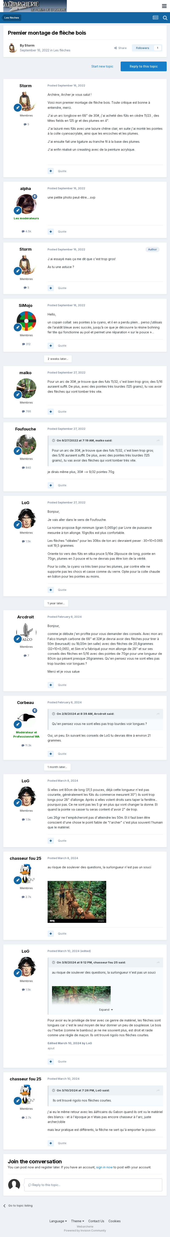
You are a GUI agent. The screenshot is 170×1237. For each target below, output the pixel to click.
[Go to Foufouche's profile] (26, 444)
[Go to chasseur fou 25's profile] (26, 874)
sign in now (104, 1167)
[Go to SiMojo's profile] (26, 321)
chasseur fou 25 (25, 858)
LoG (25, 502)
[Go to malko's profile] (26, 388)
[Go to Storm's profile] (12, 48)
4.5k (28, 231)
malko (25, 372)
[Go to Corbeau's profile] (26, 718)
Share (122, 48)
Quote (62, 171)
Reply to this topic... (45, 1185)
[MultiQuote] (51, 171)
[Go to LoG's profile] (26, 518)
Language (57, 1221)
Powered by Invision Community (85, 1230)
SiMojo (25, 305)
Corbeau (25, 702)
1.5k (28, 541)
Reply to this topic (144, 66)
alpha (25, 188)
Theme (76, 1221)
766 (28, 411)
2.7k (28, 897)
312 (28, 344)
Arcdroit (25, 617)
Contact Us (96, 1221)
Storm (30, 45)
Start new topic (102, 66)
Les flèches (62, 50)
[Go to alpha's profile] (26, 204)
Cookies (114, 1221)
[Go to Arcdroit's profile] (26, 632)
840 (28, 467)
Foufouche (25, 429)
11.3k (27, 745)
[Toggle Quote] (54, 440)
